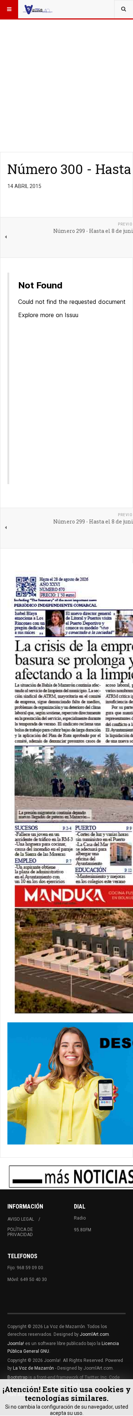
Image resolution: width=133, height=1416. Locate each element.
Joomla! (15, 1343)
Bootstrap (17, 1377)
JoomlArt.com (94, 1334)
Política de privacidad (20, 1232)
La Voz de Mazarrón (33, 1368)
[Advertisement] (66, 66)
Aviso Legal (20, 1219)
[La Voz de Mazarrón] (37, 9)
